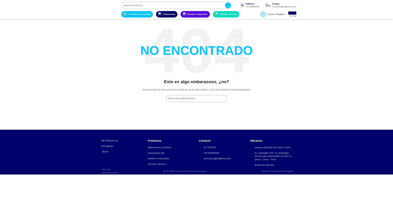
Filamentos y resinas (140, 14)
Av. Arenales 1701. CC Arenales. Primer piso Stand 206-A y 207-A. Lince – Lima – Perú (273, 156)
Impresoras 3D (156, 153)
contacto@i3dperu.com (217, 158)
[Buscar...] (228, 5)
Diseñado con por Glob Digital (277, 171)
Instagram (107, 146)
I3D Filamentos (109, 140)
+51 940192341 (211, 153)
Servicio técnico (228, 14)
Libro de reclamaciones (110, 171)
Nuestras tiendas (264, 165)
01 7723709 (210, 147)
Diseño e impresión (197, 14)
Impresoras (169, 14)
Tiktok (104, 151)
